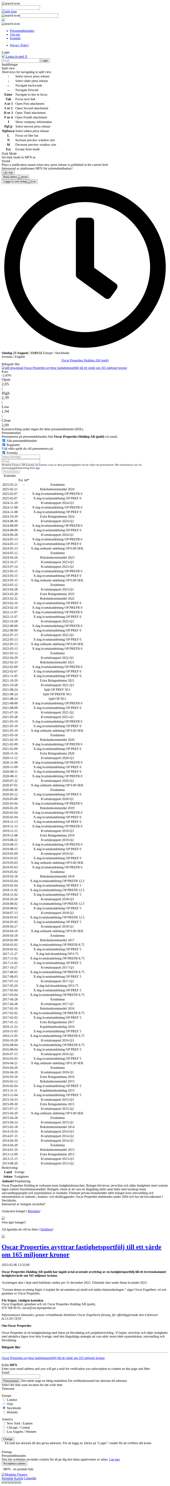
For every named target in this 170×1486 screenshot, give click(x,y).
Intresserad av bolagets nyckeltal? (23, 1204)
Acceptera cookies (14, 1463)
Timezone (8, 1388)
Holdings (46, 1229)
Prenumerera (11, 471)
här (37, 467)
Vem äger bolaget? (14, 1222)
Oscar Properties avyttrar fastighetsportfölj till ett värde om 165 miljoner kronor (75, 368)
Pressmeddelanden (22, 31)
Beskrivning (10, 1167)
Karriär (18, 1478)
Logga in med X (16, 56)
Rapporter (13, 445)
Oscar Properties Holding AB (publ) (85, 360)
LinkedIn (30, 1478)
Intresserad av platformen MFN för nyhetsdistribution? (37, 168)
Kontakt (15, 38)
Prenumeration (11, 433)
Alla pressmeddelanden (21, 440)
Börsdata (33, 1211)
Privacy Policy (19, 45)
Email (5, 1372)
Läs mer (114, 1459)
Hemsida (7, 1478)
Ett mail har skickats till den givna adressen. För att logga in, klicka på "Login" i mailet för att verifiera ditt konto (78, 1443)
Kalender (10, 475)
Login (45, 60)
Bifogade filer (11, 364)
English (20, 356)
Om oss (15, 34)
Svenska (7, 356)
